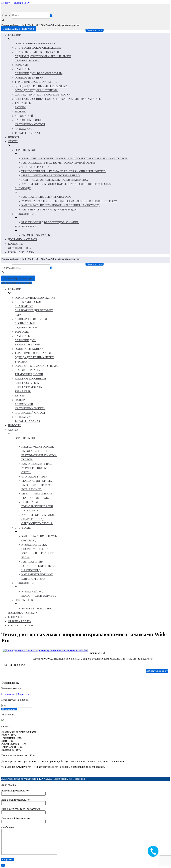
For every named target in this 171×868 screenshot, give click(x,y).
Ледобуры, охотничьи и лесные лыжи (43, 56)
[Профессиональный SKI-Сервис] (2, 720)
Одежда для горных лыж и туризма (41, 86)
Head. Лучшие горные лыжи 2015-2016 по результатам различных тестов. (74, 158)
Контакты (15, 243)
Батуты (20, 107)
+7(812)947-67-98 (44, 25)
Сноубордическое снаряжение (38, 47)
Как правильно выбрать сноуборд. (46, 196)
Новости (14, 137)
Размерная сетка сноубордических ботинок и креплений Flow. (69, 201)
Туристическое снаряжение (36, 81)
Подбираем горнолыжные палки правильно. (54, 179)
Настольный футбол (30, 124)
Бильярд (20, 111)
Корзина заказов (21, 252)
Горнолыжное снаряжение (35, 43)
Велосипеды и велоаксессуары (38, 73)
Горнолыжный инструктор (18, 28)
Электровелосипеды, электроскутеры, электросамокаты (58, 98)
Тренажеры (23, 103)
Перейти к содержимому (15, 2)
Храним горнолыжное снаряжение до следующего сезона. (66, 184)
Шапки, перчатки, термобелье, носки (42, 94)
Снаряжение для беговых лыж (37, 52)
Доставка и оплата (22, 239)
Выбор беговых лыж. (36, 235)
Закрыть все (24, 694)
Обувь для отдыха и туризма (36, 90)
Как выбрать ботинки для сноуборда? (49, 209)
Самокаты (22, 69)
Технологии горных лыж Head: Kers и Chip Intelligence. (63, 171)
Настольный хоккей (30, 120)
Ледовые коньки (27, 60)
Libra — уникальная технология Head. (50, 175)
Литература (23, 128)
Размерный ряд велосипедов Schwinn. (50, 222)
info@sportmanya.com (67, 25)
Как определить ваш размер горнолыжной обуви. (58, 162)
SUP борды (22, 64)
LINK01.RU (46, 778)
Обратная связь (95, 30)
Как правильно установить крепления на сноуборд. (60, 205)
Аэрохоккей (24, 115)
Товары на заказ (27, 132)
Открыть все (8, 694)
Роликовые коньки (29, 77)
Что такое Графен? (35, 167)
